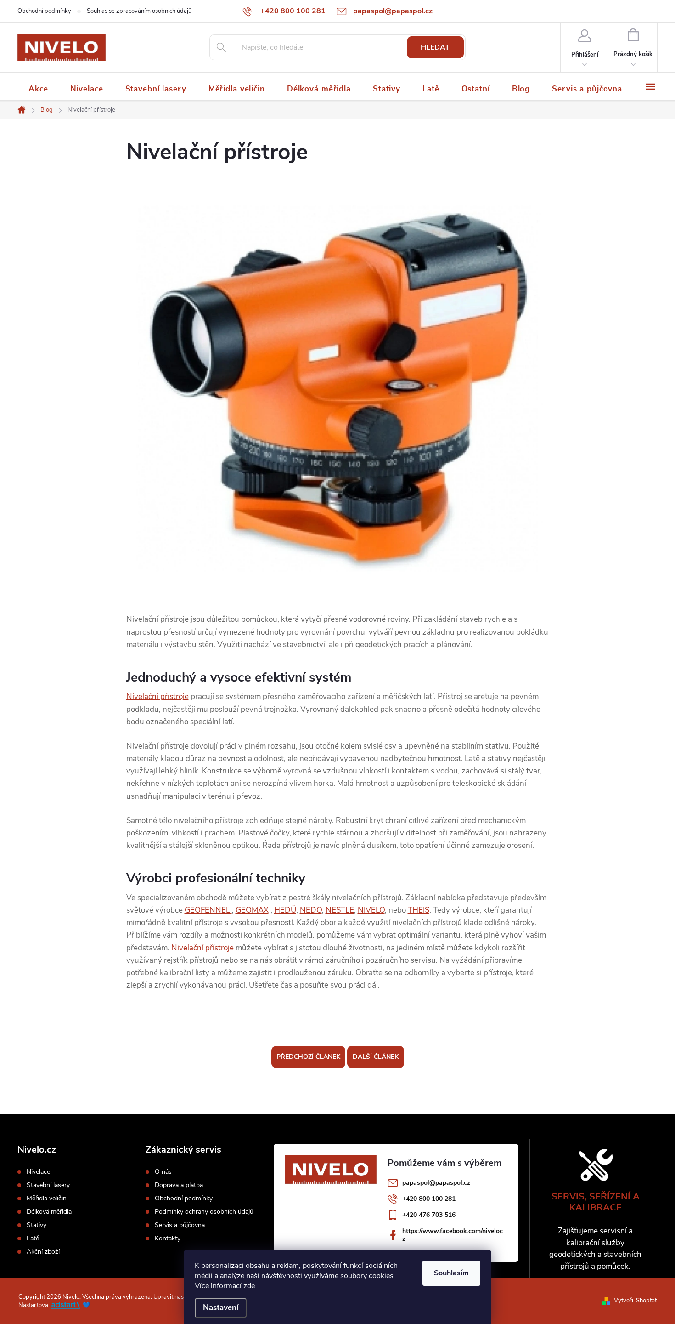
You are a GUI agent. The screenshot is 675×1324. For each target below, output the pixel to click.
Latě (33, 1238)
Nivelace (38, 1172)
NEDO (311, 910)
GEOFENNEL (208, 910)
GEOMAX (252, 910)
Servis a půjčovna (180, 1225)
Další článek (376, 1056)
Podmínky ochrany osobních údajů (204, 1212)
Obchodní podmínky (44, 11)
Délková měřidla (49, 1212)
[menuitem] (38, 89)
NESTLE (340, 910)
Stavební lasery (48, 1185)
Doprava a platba (179, 1185)
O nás (163, 1172)
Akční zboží (43, 1252)
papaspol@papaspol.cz (436, 1182)
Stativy (36, 1225)
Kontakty (167, 1238)
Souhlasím (451, 1273)
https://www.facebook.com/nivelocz (452, 1235)
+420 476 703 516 (429, 1214)
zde (249, 1286)
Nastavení (220, 1307)
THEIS (418, 910)
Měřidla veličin (47, 1198)
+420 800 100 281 (429, 1198)
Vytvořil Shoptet (635, 1300)
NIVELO (371, 910)
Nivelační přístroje (157, 696)
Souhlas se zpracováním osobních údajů (139, 11)
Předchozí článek (308, 1056)
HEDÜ (285, 910)
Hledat (435, 47)
